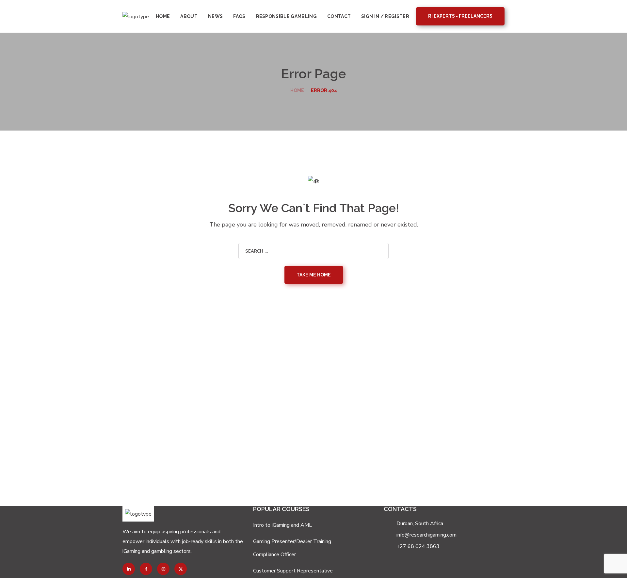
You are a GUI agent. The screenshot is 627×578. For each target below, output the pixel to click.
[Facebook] (146, 569)
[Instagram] (163, 569)
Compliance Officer (274, 554)
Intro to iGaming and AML (282, 525)
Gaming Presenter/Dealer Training (292, 541)
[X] (180, 569)
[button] (460, 16)
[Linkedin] (128, 569)
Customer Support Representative (293, 570)
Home (297, 90)
